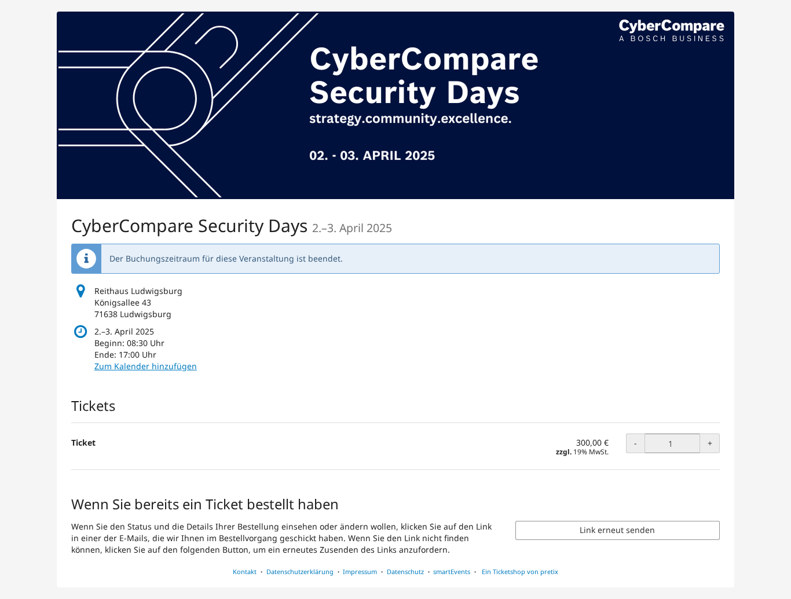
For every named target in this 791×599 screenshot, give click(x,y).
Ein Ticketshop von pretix (520, 571)
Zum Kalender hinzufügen (145, 366)
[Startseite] (395, 105)
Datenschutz (405, 571)
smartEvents (451, 571)
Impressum (360, 571)
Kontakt (245, 571)
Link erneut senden (617, 529)
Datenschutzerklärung (300, 571)
